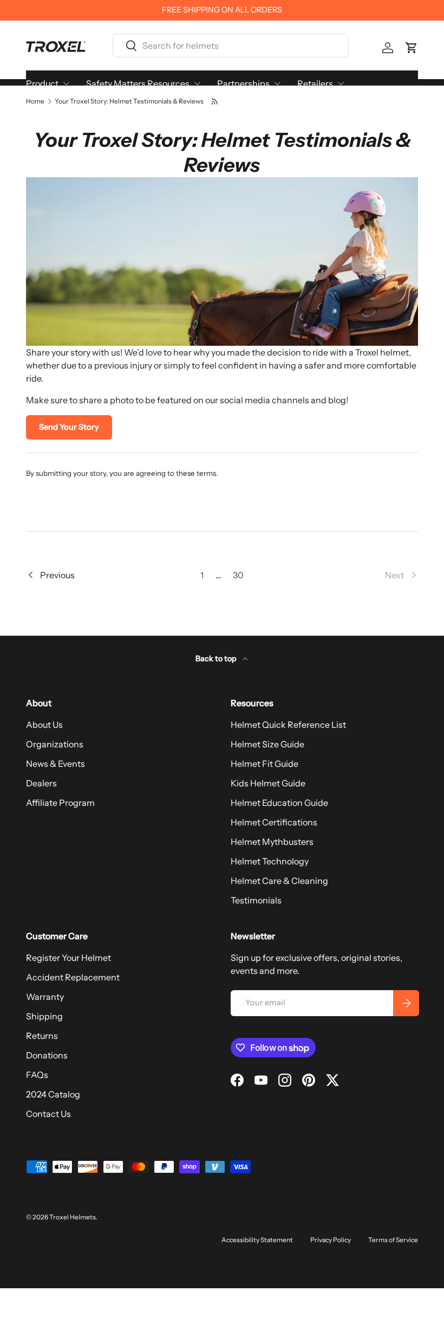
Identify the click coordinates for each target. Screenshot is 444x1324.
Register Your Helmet (68, 957)
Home (35, 101)
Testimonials (256, 900)
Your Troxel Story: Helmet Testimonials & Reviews (129, 101)
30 (238, 575)
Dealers (41, 783)
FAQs (37, 1074)
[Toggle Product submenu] (66, 83)
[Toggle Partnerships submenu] (277, 83)
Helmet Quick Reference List (288, 724)
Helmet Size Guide (267, 744)
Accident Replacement (73, 977)
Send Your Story (69, 427)
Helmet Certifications (274, 822)
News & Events (55, 763)
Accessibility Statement (257, 1240)
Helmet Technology (270, 861)
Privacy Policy (330, 1240)
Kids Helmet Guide (268, 783)
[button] (411, 48)
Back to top (216, 658)
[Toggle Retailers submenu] (340, 83)
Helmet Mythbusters (272, 841)
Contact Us (48, 1113)
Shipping (44, 1016)
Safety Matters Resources (138, 83)
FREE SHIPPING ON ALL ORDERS (222, 10)
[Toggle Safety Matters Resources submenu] (197, 83)
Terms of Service (393, 1240)
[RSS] (215, 101)
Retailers (315, 83)
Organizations (54, 744)
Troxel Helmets (72, 1217)
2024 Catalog (53, 1094)
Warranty (45, 996)
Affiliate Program (60, 802)
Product (42, 83)
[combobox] (230, 45)
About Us (44, 724)
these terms (196, 473)
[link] (334, 575)
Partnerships (243, 83)
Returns (42, 1035)
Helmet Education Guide (279, 802)
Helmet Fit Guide (264, 763)
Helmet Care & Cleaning (279, 880)
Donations (47, 1055)
